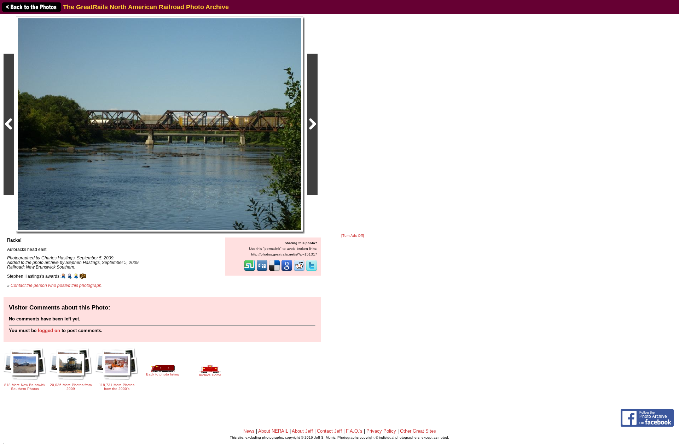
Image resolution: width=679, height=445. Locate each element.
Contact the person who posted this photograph (56, 285)
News (249, 431)
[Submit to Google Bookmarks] (286, 270)
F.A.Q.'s (354, 431)
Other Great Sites (418, 431)
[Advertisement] (352, 124)
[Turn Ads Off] (352, 235)
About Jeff (302, 431)
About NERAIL (273, 431)
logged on (49, 330)
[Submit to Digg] (262, 270)
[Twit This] (311, 270)
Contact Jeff (329, 431)
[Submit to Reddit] (299, 270)
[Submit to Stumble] (249, 270)
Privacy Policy (381, 431)
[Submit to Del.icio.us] (274, 270)
